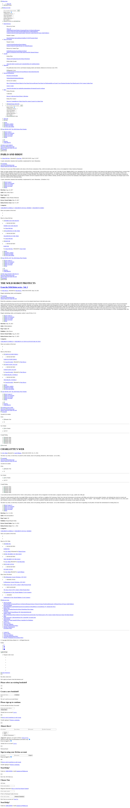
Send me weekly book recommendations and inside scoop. (15, 739)
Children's (46, 33)
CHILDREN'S (7, 142)
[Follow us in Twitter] (4, 646)
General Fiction (10, 44)
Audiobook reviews (8, 13)
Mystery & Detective (30, 30)
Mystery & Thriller (23, 45)
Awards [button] (5, 53)
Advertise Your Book (70, 83)
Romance (37, 30)
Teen (20, 44)
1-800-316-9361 (9, 771)
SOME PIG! (7, 549)
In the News (17, 52)
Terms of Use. (25, 737)
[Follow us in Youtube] (4, 649)
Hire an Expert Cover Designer (58, 83)
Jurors (28, 58)
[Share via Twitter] (8, 134)
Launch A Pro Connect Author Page (84, 83)
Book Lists (11, 606)
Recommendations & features (29, 88)
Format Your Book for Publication (42, 83)
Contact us (6, 621)
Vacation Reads (34, 38)
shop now (3, 146)
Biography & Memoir (29, 31)
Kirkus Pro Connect (22, 617)
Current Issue (10, 71)
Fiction (14, 30)
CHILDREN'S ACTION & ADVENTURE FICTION (27, 341)
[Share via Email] (8, 135)
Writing (8, 78)
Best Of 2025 (27, 38)
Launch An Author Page (37, 101)
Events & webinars (40, 88)
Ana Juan (19, 158)
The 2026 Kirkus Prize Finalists (19, 129)
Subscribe (36, 71)
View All (9, 28)
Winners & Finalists (11, 58)
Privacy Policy (7, 623)
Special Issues (16, 71)
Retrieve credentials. (15, 720)
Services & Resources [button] (9, 73)
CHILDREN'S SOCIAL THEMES (22, 208)
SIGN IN (9, 3)
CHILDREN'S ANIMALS (7, 208)
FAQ (17, 620)
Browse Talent (18, 101)
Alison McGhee (6, 158)
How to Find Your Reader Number (20, 788)
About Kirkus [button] (7, 618)
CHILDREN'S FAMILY (38, 208)
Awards (18, 51)
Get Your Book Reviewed (28, 83)
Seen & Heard (23, 51)
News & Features (8, 15)
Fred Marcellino (21, 561)
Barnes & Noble (8, 148)
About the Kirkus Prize (21, 58)
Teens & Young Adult (39, 33)
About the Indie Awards (12, 64)
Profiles (8, 51)
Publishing (16, 78)
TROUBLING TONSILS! (10, 380)
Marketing (21, 78)
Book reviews (7, 12)
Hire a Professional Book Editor (11, 614)
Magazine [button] (6, 65)
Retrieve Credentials (19, 796)
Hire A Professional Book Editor (14, 83)
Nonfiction (21, 31)
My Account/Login (31, 617)
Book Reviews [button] (7, 23)
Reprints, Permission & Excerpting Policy (9, 627)
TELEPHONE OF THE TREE (11, 236)
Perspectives (13, 51)
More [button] (5, 89)
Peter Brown (5, 290)
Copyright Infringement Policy (11, 625)
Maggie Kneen (21, 551)
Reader (5, 732)
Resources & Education (12, 75)
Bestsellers (9, 38)
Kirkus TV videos (45, 606)
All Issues (22, 71)
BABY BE (6, 246)
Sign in (2, 737)
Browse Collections (11, 96)
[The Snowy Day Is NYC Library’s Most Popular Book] (17, 584)
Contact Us (6, 632)
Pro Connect (7, 19)
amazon (2, 148)
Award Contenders (22, 64)
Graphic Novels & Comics (27, 33)
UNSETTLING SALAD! (10, 369)
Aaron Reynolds (9, 362)
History (36, 31)
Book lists (14, 38)
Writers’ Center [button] (7, 613)
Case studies (19, 88)
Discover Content (11, 101)
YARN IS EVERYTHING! (10, 359)
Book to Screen (10, 52)
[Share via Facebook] (9, 133)
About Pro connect (26, 101)
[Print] (5, 137)
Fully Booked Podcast (33, 52)
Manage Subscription (29, 71)
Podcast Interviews (8, 18)
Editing (12, 78)
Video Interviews (8, 16)
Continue (17, 694)
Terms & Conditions (8, 624)
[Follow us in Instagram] (4, 648)
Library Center (10, 85)
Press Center (21, 620)
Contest (14, 620)
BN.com (15, 148)
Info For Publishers (28, 620)
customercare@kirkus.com (22, 771)
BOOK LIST (8, 129)
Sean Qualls (23, 248)
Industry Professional (9, 735)
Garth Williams (18, 453)
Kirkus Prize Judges (28, 609)
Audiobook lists (20, 38)
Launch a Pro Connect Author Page (49, 614)
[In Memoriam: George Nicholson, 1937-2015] (15, 577)
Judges (37, 64)
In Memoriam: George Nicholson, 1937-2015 (14, 582)
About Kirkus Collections (22, 96)
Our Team (9, 620)
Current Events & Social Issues (14, 33)
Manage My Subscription (21, 612)
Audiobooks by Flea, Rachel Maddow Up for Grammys (17, 597)
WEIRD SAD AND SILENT (11, 225)
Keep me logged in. (5, 741)
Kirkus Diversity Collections (10, 617)
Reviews (6, 141)
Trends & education (11, 88)
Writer (5, 733)
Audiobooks (9, 30)
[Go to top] (4, 652)
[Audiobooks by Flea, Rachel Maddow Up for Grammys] (17, 592)
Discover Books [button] (7, 602)
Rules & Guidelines (31, 64)
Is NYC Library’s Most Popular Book (16, 589)
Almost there (4, 709)
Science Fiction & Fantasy (13, 31)
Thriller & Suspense (20, 30)
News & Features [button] (8, 39)
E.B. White (5, 453)
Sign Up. (16, 799)
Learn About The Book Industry (66, 614)
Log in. (15, 712)
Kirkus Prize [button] (7, 608)
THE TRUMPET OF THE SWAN (12, 559)
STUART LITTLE (8, 569)
